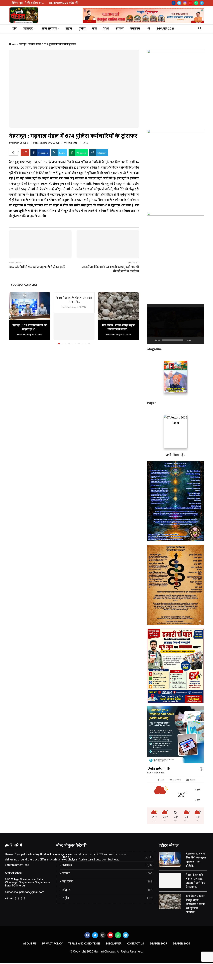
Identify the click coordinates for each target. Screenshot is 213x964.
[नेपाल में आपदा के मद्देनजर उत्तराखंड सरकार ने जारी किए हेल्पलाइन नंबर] (74, 326)
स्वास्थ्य (120, 28)
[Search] (201, 29)
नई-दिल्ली (107, 882)
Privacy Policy (52, 943)
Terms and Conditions (84, 943)
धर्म (148, 28)
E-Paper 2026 (166, 28)
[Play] (151, 340)
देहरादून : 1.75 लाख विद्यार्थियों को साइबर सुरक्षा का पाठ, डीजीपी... (196, 859)
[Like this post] (26, 152)
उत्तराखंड (28, 28)
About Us (30, 943)
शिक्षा (106, 28)
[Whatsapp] (196, 3)
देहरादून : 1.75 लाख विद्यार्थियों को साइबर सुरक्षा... (29, 327)
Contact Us (135, 943)
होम (14, 28)
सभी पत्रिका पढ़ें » (175, 454)
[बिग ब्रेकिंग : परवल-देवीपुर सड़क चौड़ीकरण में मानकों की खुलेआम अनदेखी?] (118, 306)
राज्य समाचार (49, 28)
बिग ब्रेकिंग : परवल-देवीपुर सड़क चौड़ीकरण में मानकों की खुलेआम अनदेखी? (196, 904)
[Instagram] (185, 3)
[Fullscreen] (199, 340)
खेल (94, 28)
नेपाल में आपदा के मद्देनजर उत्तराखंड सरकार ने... (74, 300)
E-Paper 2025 (158, 943)
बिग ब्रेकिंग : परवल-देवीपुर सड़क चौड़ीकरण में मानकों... (118, 327)
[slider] (172, 340)
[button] (13, 318)
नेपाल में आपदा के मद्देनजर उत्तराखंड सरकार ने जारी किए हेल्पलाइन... (195, 881)
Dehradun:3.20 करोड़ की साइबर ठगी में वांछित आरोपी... (43, 3)
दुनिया (82, 28)
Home (12, 44)
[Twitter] (179, 3)
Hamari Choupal (20, 143)
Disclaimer (113, 943)
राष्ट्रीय (69, 28)
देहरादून (107, 857)
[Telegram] (202, 3)
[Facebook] (174, 3)
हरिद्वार (107, 890)
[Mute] (194, 340)
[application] (175, 323)
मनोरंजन (135, 28)
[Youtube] (191, 3)
